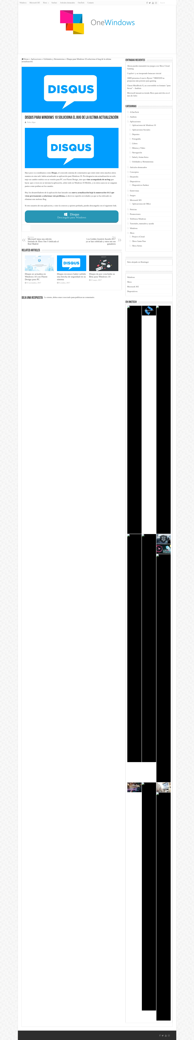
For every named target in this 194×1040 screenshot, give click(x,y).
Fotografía (136, 139)
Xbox (132, 233)
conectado (66, 297)
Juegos (132, 195)
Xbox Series (137, 246)
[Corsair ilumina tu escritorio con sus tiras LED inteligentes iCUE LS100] (134, 420)
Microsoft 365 (35, 3)
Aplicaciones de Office (141, 204)
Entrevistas (134, 191)
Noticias (133, 209)
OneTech (81, 3)
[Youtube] (153, 3)
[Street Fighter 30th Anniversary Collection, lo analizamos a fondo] (163, 668)
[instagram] (156, 3)
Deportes (135, 134)
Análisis (133, 117)
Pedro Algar (31, 122)
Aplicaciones (36, 59)
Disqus (54, 173)
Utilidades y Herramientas (54, 59)
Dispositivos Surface (140, 185)
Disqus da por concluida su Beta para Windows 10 (102, 275)
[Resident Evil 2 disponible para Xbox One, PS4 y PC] (149, 648)
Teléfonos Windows (138, 219)
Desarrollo (134, 177)
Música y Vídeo (138, 148)
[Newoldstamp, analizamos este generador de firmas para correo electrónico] (149, 896)
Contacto (90, 3)
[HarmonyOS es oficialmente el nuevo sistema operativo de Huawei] (149, 310)
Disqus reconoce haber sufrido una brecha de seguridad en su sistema (71, 277)
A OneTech (134, 112)
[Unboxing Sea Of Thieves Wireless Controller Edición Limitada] (134, 787)
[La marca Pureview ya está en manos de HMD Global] (163, 420)
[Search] (174, 2)
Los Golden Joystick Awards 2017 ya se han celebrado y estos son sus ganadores (101, 240)
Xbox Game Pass (139, 241)
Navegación (137, 152)
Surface (54, 3)
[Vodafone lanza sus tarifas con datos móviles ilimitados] (134, 648)
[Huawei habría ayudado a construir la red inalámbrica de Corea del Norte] (163, 787)
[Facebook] (147, 3)
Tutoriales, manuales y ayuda (142, 223)
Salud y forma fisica (140, 157)
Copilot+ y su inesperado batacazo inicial (144, 73)
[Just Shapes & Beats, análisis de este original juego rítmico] (163, 549)
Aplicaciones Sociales (141, 130)
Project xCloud (138, 236)
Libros (134, 143)
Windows (23, 3)
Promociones (135, 214)
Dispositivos (135, 181)
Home (26, 59)
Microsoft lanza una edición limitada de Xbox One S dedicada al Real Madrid (43, 240)
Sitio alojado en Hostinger (138, 262)
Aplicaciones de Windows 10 (144, 125)
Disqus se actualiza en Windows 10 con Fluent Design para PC (36, 277)
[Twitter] (150, 3)
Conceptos (134, 172)
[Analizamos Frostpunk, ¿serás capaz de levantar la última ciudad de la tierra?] (163, 539)
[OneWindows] (97, 22)
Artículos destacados (67, 3)
